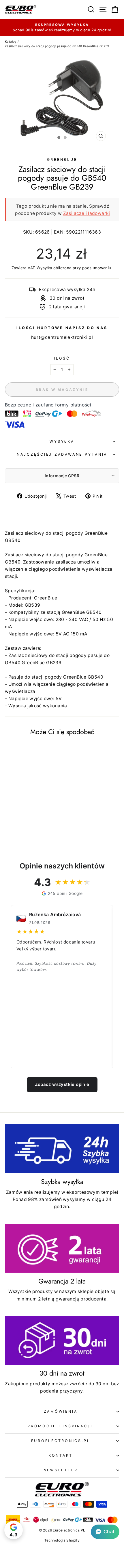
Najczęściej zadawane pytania (62, 454)
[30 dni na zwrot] (62, 1340)
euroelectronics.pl (60, 1441)
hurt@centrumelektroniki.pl (62, 337)
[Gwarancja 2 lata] (62, 1248)
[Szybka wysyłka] (62, 1148)
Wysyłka (44, 268)
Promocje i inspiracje (60, 1426)
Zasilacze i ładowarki (86, 213)
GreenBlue (62, 159)
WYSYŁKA (62, 441)
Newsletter (61, 1470)
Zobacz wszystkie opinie (62, 1084)
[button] (105, 1531)
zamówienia (61, 1411)
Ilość (62, 358)
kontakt (60, 1455)
